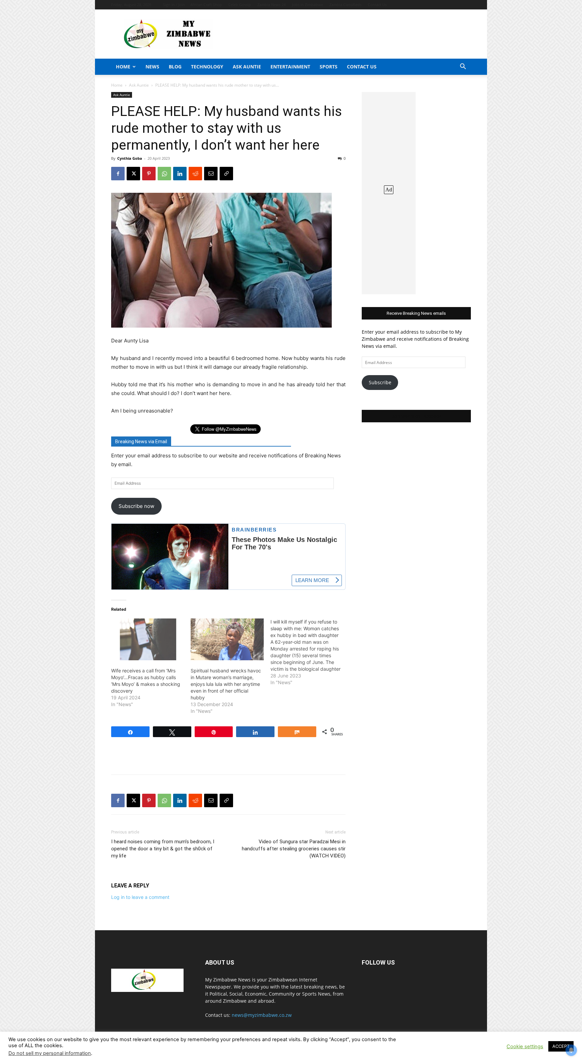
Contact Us (377, 4)
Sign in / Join (174, 4)
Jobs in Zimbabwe (307, 4)
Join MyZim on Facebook (416, 416)
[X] (133, 173)
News (152, 66)
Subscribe (380, 382)
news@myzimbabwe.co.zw (262, 1015)
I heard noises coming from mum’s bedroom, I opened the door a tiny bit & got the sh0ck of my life (162, 849)
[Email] (211, 173)
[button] (463, 67)
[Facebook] (118, 173)
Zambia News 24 (271, 4)
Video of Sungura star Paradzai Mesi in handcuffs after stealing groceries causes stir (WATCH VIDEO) (294, 849)
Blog (175, 66)
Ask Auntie (247, 66)
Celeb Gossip (239, 4)
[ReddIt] (195, 173)
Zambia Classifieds (345, 4)
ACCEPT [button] (561, 1046)
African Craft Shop (206, 4)
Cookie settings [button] (525, 1046)
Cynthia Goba (129, 158)
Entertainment (290, 66)
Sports (328, 66)
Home (123, 66)
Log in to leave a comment (140, 897)
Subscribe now (136, 506)
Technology (207, 66)
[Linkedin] (180, 173)
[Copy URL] (226, 173)
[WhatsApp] (164, 173)
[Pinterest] (149, 173)
